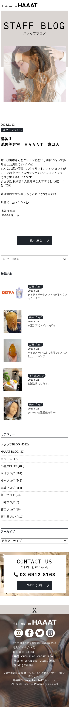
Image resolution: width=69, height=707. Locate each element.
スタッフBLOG (12, 129)
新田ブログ (35, 286)
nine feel (53, 683)
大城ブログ (11, 487)
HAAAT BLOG (12, 451)
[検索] (64, 259)
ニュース (10, 458)
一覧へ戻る (34, 240)
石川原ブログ (36, 375)
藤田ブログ (11, 509)
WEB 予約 (34, 585)
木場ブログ (11, 473)
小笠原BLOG (12, 466)
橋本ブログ (35, 317)
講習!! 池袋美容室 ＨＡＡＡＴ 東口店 (34, 141)
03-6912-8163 (38, 574)
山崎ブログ (10, 502)
